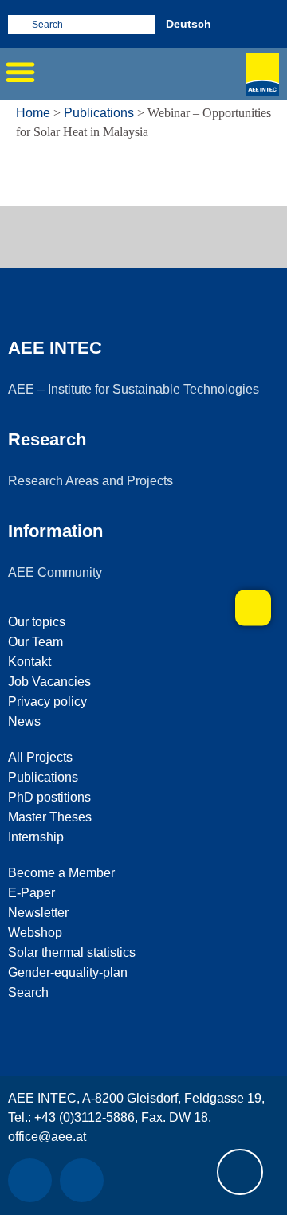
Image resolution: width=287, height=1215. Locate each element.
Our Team (35, 642)
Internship (36, 837)
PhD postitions (49, 797)
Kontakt (29, 661)
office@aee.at (47, 1136)
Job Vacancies (49, 681)
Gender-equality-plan (68, 972)
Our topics (36, 622)
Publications (99, 113)
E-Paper (31, 892)
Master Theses (50, 817)
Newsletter (38, 912)
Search (28, 992)
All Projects (40, 757)
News (24, 721)
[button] (20, 72)
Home (33, 113)
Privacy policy (47, 701)
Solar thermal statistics (72, 952)
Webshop (35, 932)
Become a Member (61, 873)
